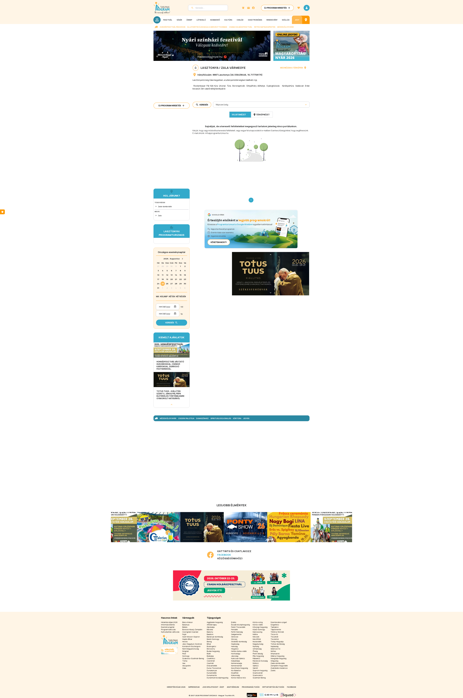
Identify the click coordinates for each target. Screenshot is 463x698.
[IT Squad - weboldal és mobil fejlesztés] (288, 695)
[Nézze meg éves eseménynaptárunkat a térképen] (306, 20)
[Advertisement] (251, 178)
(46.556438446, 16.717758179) (246, 74)
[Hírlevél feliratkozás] (243, 7)
